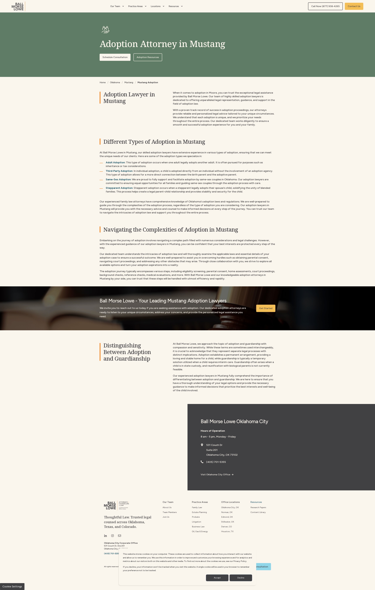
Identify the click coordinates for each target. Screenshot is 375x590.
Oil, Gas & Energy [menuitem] (200, 531)
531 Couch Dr (214, 445)
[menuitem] (123, 6)
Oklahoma (115, 82)
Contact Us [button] (354, 6)
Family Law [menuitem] (197, 507)
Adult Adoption (115, 162)
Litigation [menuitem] (196, 522)
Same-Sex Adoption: (118, 179)
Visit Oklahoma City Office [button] (215, 474)
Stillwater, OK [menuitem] (227, 522)
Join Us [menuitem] (166, 517)
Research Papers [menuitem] (258, 507)
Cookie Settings (12, 586)
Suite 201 (212, 450)
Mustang (128, 82)
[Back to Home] (18, 6)
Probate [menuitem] (196, 517)
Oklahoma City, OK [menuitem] (230, 507)
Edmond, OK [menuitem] (227, 517)
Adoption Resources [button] (148, 57)
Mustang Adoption (148, 82)
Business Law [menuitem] (198, 526)
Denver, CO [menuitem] (226, 526)
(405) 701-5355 (216, 462)
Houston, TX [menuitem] (227, 531)
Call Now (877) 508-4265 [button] (325, 6)
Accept (217, 578)
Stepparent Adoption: (120, 188)
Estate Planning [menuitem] (199, 512)
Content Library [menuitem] (258, 512)
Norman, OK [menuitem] (226, 512)
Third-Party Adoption (119, 171)
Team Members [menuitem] (170, 512)
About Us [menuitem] (167, 507)
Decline (240, 578)
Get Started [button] (265, 308)
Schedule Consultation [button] (115, 57)
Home (103, 82)
